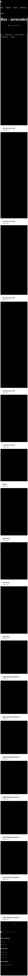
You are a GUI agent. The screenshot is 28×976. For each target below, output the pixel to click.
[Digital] (12, 464)
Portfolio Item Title (9, 128)
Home (9, 25)
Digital (5, 484)
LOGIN (2, 13)
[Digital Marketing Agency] (12, 656)
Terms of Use (4, 957)
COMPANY (8, 7)
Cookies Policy (4, 955)
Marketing (6, 538)
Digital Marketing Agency (11, 677)
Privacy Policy (4, 952)
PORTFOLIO (23, 7)
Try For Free (3, 17)
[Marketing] (12, 511)
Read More (14, 923)
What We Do (4, 945)
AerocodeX (3, 941)
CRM (2, 7)
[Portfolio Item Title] (12, 81)
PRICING (15, 7)
